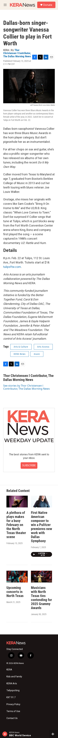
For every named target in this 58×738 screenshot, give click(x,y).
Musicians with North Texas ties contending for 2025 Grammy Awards (41, 598)
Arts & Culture (21, 346)
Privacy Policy (13, 704)
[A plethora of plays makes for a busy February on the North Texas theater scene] (17, 501)
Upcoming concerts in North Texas (15, 592)
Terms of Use (13, 711)
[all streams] (53, 734)
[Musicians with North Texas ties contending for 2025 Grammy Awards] (41, 576)
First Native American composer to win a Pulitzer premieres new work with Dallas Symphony (41, 527)
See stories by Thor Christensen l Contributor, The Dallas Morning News (26, 387)
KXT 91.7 (10, 697)
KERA (9, 669)
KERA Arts (11, 683)
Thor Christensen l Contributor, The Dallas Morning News (17, 53)
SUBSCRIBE (29, 465)
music (37, 354)
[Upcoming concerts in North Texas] (17, 576)
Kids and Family (14, 676)
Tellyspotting (12, 690)
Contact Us (12, 718)
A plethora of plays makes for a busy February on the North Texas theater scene (16, 525)
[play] (5, 734)
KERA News (19, 354)
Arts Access (43, 346)
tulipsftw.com (12, 266)
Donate (47, 4)
